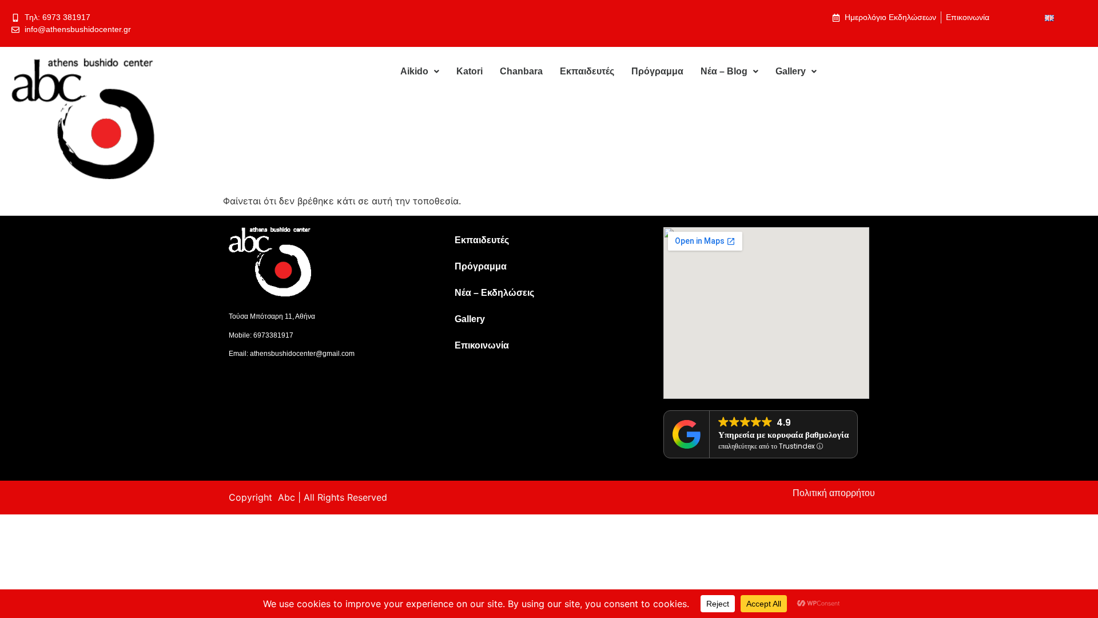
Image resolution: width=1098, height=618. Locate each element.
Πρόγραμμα (657, 71)
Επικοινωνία (482, 345)
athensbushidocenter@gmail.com (302, 354)
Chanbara (521, 71)
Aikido (414, 71)
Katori (469, 71)
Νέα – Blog (724, 71)
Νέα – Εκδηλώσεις (494, 293)
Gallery (790, 71)
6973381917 (273, 335)
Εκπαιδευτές (587, 71)
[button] (420, 71)
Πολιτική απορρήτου (834, 493)
